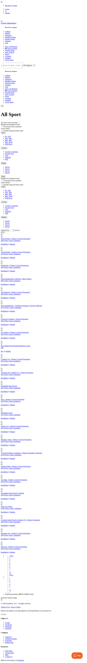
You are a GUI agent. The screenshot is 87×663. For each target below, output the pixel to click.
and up (7, 167)
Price (3, 133)
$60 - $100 (8, 142)
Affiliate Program (11, 639)
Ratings (4, 217)
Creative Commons (11, 152)
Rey (2, 351)
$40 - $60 (8, 140)
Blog (6, 655)
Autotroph (20, 660)
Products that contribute (13, 127)
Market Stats (9, 642)
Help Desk (8, 651)
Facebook (8, 625)
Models (12, 244)
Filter (3, 176)
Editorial (8, 157)
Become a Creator (11, 5)
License (4, 148)
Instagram (8, 626)
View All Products (11, 47)
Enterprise (8, 641)
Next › (11, 575)
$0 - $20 (8, 136)
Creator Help (9, 653)
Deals (7, 54)
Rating (4, 163)
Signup (7, 13)
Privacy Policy (16, 607)
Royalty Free (9, 154)
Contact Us (9, 657)
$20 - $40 (8, 138)
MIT (6, 159)
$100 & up (8, 144)
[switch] (19, 122)
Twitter (7, 623)
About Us (8, 637)
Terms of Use (5, 607)
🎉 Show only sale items (9, 123)
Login (7, 9)
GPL (6, 155)
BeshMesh (4, 244)
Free (6, 43)
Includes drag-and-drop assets (13, 131)
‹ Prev (11, 556)
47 (10, 573)
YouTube (8, 628)
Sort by (17, 230)
